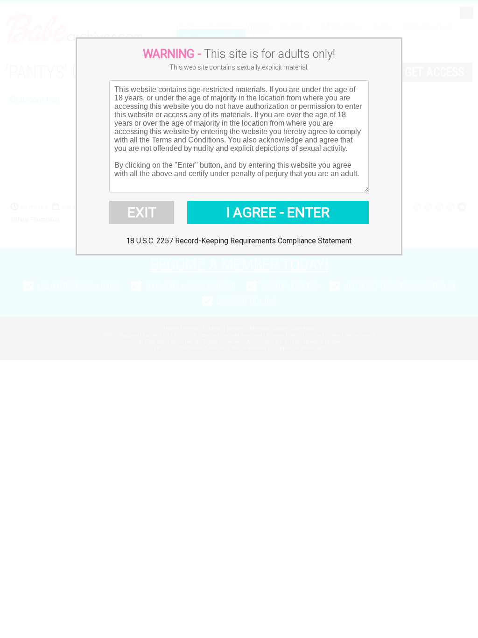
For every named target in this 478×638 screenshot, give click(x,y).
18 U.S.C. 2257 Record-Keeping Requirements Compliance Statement (238, 240)
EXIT (141, 212)
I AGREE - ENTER (278, 212)
